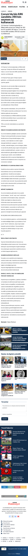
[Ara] (23, 2)
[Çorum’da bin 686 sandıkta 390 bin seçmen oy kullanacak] (14, 48)
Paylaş (4, 58)
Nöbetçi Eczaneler (8, 521)
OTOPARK (18, 539)
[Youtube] (18, 516)
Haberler (3, 11)
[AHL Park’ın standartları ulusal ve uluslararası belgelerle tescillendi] (7, 387)
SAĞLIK (12, 539)
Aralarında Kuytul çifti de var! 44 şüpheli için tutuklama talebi (21, 366)
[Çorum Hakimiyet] (7, 2)
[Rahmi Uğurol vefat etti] (21, 373)
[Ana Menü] (25, 2)
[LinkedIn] (15, 516)
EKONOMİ (5, 539)
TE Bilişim (18, 553)
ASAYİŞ (18, 537)
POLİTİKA (22, 7)
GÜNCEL (3, 7)
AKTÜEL (10, 541)
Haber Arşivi (6, 533)
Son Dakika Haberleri (8, 531)
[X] (12, 516)
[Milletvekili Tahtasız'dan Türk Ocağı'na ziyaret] (7, 360)
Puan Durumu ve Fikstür (9, 528)
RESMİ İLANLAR (12, 7)
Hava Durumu (6, 523)
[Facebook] (10, 516)
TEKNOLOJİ (17, 541)
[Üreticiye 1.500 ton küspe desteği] (21, 387)
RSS (5, 548)
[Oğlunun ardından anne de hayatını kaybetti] (7, 373)
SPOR (23, 537)
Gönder (4, 419)
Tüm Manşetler (7, 530)
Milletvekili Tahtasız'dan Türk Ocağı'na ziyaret (6, 366)
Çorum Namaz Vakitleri (9, 524)
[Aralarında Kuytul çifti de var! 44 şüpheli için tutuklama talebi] (21, 360)
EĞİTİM (4, 541)
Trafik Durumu (6, 526)
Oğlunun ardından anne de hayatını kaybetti (6, 379)
